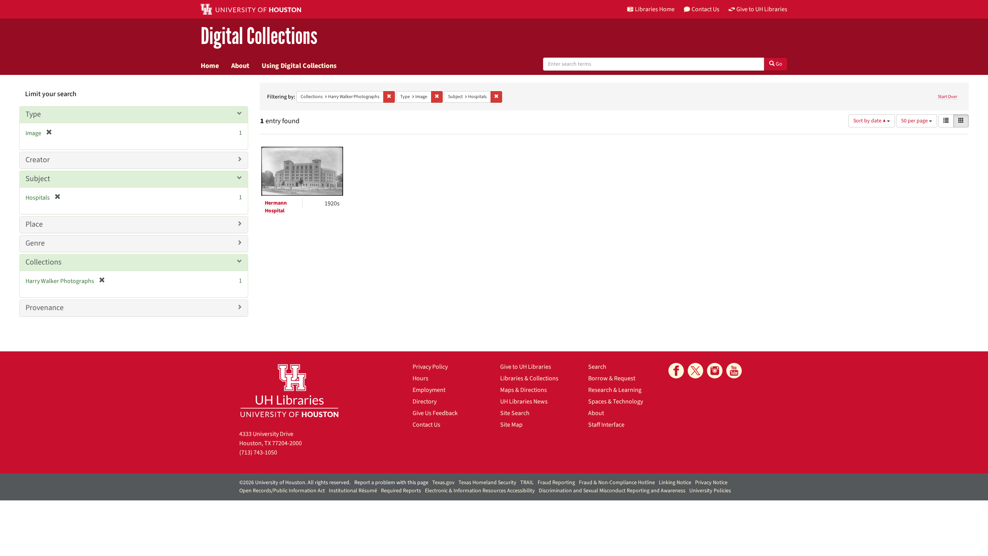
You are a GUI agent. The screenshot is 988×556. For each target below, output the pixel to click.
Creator (37, 159)
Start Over (947, 96)
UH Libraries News (524, 401)
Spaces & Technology (615, 401)
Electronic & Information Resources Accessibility (480, 491)
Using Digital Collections (299, 66)
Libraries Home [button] (655, 9)
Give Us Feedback (435, 413)
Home (210, 66)
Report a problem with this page (391, 482)
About (240, 66)
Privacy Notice (711, 482)
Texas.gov (443, 482)
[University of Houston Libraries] (289, 390)
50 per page (915, 121)
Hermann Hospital (276, 207)
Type (33, 114)
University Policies (710, 491)
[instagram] (714, 370)
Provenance (44, 307)
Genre (35, 243)
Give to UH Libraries (525, 367)
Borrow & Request (611, 378)
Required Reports (401, 491)
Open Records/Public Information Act (282, 491)
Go (778, 64)
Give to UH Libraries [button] (761, 9)
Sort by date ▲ (870, 121)
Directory (424, 401)
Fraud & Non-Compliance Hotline (617, 482)
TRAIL (527, 482)
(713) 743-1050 (258, 452)
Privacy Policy (430, 367)
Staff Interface (606, 424)
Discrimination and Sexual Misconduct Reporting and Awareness (612, 491)
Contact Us (426, 424)
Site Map (511, 424)
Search (597, 367)
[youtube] (734, 370)
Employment (429, 390)
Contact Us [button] (705, 9)
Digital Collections (259, 36)
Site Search (515, 413)
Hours (420, 378)
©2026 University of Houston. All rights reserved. (294, 482)
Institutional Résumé (353, 491)
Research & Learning (614, 390)
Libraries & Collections (529, 378)
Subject (37, 178)
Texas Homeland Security (487, 482)
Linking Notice (675, 482)
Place (34, 224)
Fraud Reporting (556, 482)
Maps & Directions (523, 390)
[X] (695, 370)
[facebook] (676, 370)
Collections (43, 262)
